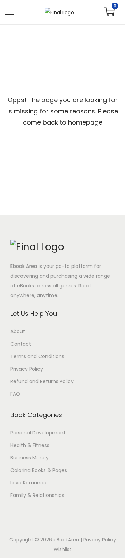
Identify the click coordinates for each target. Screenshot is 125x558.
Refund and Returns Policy (42, 381)
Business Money (29, 457)
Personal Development (38, 432)
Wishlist (62, 549)
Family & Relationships (37, 495)
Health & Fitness (29, 445)
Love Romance (28, 482)
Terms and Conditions (37, 356)
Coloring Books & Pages (38, 470)
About (17, 331)
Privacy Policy (26, 368)
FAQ (15, 393)
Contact (20, 343)
